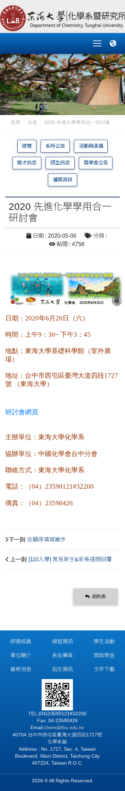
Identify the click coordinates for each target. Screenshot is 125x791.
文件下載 (104, 669)
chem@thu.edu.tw (64, 727)
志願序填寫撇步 (46, 540)
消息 (32, 122)
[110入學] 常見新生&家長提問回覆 (70, 559)
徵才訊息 (26, 162)
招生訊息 (60, 162)
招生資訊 (62, 669)
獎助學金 (104, 655)
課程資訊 (62, 641)
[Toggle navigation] (97, 43)
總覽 (27, 146)
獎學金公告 (96, 162)
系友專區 (62, 655)
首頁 (15, 122)
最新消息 (20, 669)
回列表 (98, 596)
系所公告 (55, 146)
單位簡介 (20, 655)
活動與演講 (91, 146)
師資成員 (20, 641)
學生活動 (104, 641)
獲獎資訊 (62, 179)
